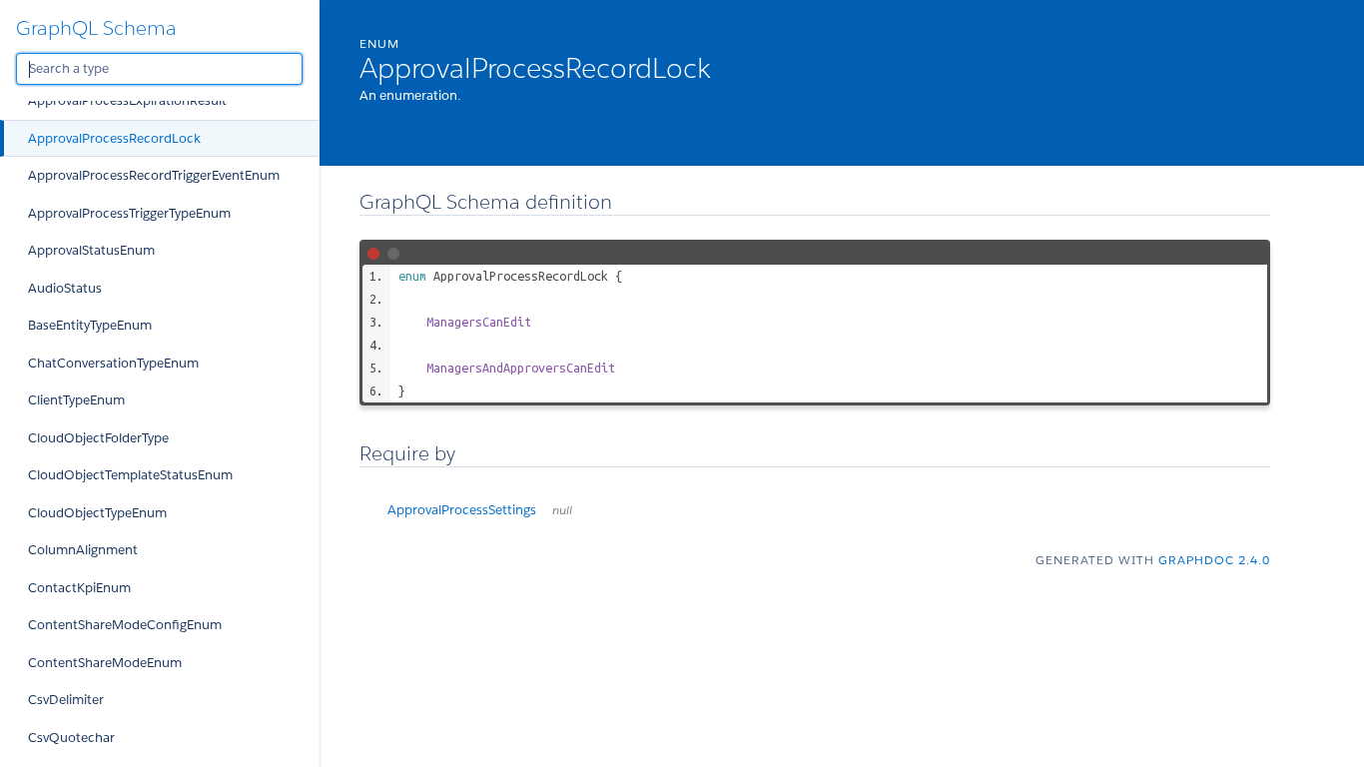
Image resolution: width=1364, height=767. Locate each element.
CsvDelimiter (66, 699)
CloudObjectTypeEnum (97, 512)
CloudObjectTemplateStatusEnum (130, 474)
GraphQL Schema (96, 28)
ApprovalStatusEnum (91, 250)
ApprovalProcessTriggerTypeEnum (129, 213)
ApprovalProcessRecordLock (114, 138)
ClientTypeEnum (76, 399)
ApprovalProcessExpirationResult (127, 100)
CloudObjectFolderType (98, 437)
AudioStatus (65, 288)
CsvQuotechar (71, 737)
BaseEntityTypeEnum (90, 325)
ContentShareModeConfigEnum (125, 624)
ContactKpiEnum (79, 587)
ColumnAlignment (83, 549)
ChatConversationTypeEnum (113, 363)
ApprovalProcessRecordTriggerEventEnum (154, 175)
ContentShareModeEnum (105, 662)
